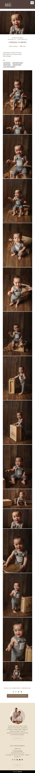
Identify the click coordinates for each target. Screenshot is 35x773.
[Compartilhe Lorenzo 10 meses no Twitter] (18, 691)
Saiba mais (17, 738)
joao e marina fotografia (9, 66)
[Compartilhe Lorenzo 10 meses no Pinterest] (21, 691)
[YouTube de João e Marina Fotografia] (19, 759)
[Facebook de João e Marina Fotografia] (12, 759)
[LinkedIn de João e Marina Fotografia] (22, 759)
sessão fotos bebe (17, 64)
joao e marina (7, 63)
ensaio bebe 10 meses (17, 63)
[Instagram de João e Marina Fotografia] (14, 759)
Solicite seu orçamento (18, 695)
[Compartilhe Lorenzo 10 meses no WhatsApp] (15, 691)
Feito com (17, 771)
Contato (17, 765)
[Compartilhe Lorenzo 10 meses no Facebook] (13, 691)
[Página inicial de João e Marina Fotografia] (8, 4)
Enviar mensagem (18, 751)
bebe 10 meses (7, 64)
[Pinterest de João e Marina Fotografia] (17, 759)
